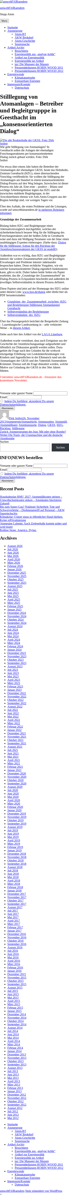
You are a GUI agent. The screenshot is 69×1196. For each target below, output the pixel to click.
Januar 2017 (14, 930)
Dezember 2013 (16, 1054)
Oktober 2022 (15, 699)
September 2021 (16, 743)
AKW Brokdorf (24, 37)
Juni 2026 (13, 552)
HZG (60, 425)
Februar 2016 (15, 967)
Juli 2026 (12, 549)
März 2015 (13, 1004)
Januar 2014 (14, 1051)
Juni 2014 (13, 1034)
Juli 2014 (12, 1031)
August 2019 (14, 827)
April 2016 (13, 960)
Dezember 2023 (16, 653)
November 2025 (16, 576)
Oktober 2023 (15, 659)
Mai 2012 (13, 1118)
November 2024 (16, 616)
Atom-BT (20, 34)
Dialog (42, 425)
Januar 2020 (14, 810)
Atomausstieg (46, 421)
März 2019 (13, 843)
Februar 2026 (15, 566)
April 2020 (13, 800)
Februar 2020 (15, 806)
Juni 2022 (13, 713)
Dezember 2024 (16, 612)
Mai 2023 (13, 676)
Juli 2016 (12, 950)
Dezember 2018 (16, 853)
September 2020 (16, 783)
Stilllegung (18, 428)
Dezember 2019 (16, 813)
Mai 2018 (13, 877)
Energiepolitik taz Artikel (29, 60)
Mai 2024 (13, 636)
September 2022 (16, 703)
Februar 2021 (15, 766)
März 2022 (13, 723)
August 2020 (14, 786)
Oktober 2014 (15, 1021)
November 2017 (16, 897)
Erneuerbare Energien (27, 81)
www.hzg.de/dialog (33, 291)
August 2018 (14, 867)
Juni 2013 (13, 1074)
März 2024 (13, 643)
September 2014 (16, 1024)
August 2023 (14, 666)
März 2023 (13, 683)
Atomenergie (14, 30)
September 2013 (16, 1064)
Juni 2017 (13, 914)
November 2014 (16, 1017)
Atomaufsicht (29, 421)
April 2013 (13, 1081)
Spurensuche (22, 44)
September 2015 (16, 984)
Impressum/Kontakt (18, 84)
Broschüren (21, 50)
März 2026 (13, 562)
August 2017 (14, 907)
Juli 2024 (12, 629)
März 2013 (13, 1084)
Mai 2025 (13, 596)
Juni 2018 (13, 873)
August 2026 (14, 546)
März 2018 (13, 883)
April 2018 (13, 880)
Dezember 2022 (16, 693)
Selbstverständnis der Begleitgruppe (28, 311)
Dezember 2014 (16, 1014)
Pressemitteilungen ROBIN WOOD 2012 (39, 70)
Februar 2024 (15, 646)
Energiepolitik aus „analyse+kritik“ (35, 54)
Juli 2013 (12, 1071)
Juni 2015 (13, 994)
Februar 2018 (15, 887)
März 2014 (13, 1044)
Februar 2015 (15, 1007)
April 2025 (13, 599)
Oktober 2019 (15, 820)
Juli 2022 (12, 709)
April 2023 (13, 679)
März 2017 (13, 924)
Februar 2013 (15, 1088)
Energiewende (15, 74)
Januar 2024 (14, 649)
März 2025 (13, 602)
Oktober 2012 (15, 1101)
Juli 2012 (12, 1111)
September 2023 (16, 663)
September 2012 (16, 1104)
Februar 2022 (15, 726)
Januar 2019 (14, 850)
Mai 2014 (13, 1037)
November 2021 (16, 736)
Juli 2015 (12, 990)
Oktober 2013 (15, 1061)
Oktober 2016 (15, 940)
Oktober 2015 (15, 980)
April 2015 (13, 1001)
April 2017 (13, 920)
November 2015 (16, 977)
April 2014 (13, 1041)
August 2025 (14, 586)
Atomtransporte (28, 425)
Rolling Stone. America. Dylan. (18, 530)
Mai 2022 (13, 716)
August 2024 (14, 626)
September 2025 (16, 582)
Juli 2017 (12, 910)
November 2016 (16, 937)
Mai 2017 (13, 917)
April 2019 (13, 840)
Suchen (4, 441)
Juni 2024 (13, 633)
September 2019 (16, 823)
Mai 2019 (13, 837)
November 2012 (16, 1098)
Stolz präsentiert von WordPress (43, 1190)
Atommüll (61, 421)
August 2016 (14, 947)
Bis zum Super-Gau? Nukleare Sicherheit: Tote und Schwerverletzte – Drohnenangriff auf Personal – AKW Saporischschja (32, 510)
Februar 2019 (15, 847)
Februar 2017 (15, 927)
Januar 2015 (14, 1011)
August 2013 (14, 1067)
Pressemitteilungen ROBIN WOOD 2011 (39, 67)
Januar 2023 (14, 689)
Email (3, 397)
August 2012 (14, 1108)
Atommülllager (8, 425)
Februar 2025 (15, 606)
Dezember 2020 (16, 773)
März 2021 (13, 763)
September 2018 (16, 863)
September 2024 (16, 622)
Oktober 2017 (15, 900)
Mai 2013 (13, 1077)
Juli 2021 (12, 750)
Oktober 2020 (15, 780)
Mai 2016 (13, 957)
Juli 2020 (12, 790)
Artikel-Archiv (15, 47)
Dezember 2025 (16, 572)
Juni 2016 (13, 954)
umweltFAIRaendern (12, 7)
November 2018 (16, 857)
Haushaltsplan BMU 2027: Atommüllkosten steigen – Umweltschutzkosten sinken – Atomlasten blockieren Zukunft (31, 500)
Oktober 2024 (15, 619)
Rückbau (5, 428)
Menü (4, 21)
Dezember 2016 (16, 934)
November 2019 (16, 817)
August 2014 (14, 1027)
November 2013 (16, 1057)
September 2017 (16, 904)
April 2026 (13, 559)
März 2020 (13, 803)
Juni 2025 (13, 592)
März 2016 (13, 964)
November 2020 (16, 776)
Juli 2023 (12, 669)
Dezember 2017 (16, 893)
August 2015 (14, 987)
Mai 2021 (13, 756)
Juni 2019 (13, 833)
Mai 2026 (13, 556)
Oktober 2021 (15, 740)
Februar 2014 (15, 1047)
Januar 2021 (14, 770)
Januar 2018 (14, 890)
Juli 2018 (12, 870)
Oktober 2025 (15, 579)
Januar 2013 (14, 1091)
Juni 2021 (13, 753)
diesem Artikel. (21, 328)
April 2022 (13, 720)
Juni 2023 (13, 673)
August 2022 (14, 706)
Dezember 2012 (16, 1094)
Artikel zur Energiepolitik (29, 57)
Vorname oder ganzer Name (16, 393)
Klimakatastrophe (25, 77)
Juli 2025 (12, 589)
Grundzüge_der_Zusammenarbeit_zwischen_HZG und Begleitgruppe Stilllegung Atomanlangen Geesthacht (36, 305)
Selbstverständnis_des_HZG (23, 315)
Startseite (12, 27)
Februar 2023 (15, 686)
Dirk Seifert (16, 418)
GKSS (51, 425)
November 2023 (16, 656)
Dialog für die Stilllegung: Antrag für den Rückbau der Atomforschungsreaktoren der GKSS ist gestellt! (33, 246)
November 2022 (16, 696)
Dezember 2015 (16, 974)
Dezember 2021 (16, 733)
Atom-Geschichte (25, 40)
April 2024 (13, 639)
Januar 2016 (14, 970)
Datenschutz (22, 87)
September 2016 (16, 944)
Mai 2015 (13, 997)
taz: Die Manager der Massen (32, 64)
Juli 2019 (12, 830)
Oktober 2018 (15, 860)
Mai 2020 (13, 796)
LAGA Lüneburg (52, 334)
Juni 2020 (13, 793)
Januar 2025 (14, 609)
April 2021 (13, 760)
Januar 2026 (14, 569)
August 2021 (14, 746)
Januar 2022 (14, 730)
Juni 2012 (13, 1114)
